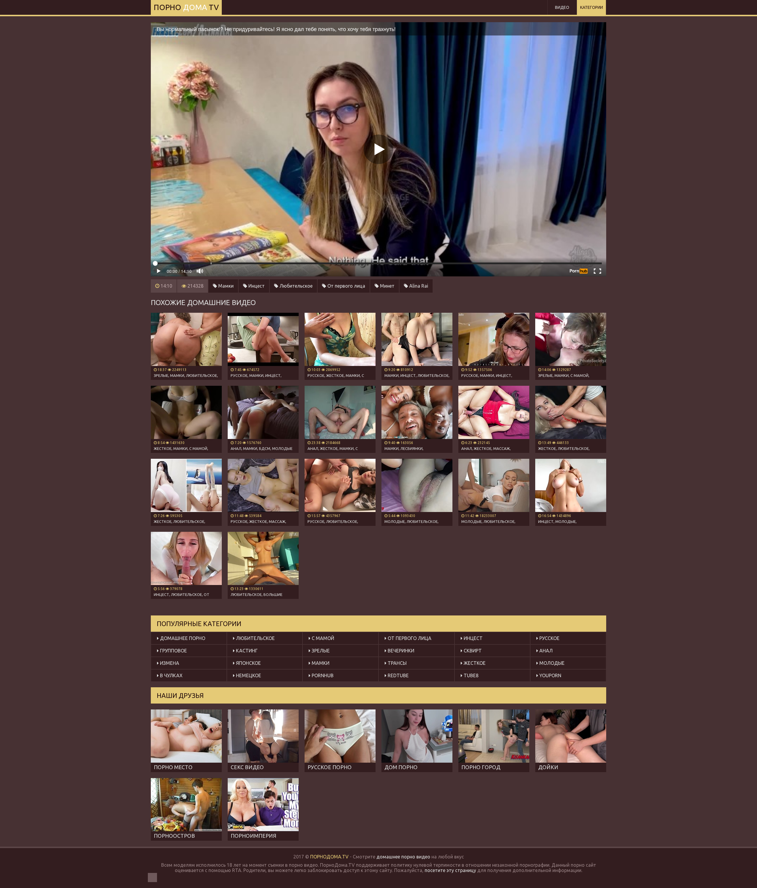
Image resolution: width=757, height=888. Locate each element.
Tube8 (470, 675)
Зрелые (320, 650)
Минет (386, 286)
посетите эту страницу (450, 870)
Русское (548, 638)
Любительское (295, 286)
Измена (169, 663)
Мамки (225, 286)
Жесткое (474, 663)
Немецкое (248, 675)
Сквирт (472, 650)
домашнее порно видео (403, 856)
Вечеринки (400, 650)
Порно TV (186, 7)
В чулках (170, 675)
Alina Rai (418, 286)
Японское (248, 663)
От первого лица (345, 286)
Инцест (256, 286)
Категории (591, 7)
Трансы (396, 663)
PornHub (322, 675)
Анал (545, 650)
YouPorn (549, 675)
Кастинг (246, 650)
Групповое (173, 650)
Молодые (551, 663)
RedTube (397, 675)
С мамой (322, 638)
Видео (562, 7)
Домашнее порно (182, 638)
